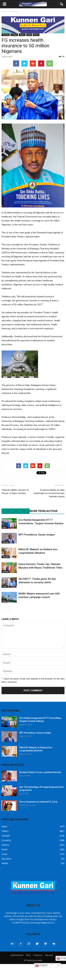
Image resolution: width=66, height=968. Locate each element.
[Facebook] (20, 944)
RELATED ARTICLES (14, 511)
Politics (36, 35)
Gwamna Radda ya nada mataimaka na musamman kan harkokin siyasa (48, 493)
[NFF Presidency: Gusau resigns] (9, 538)
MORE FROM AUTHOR (43, 511)
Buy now (49, 955)
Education (6, 858)
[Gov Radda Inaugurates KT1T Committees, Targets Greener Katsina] (9, 523)
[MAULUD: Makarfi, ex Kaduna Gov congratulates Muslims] (9, 553)
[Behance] (12, 944)
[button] (61, 4)
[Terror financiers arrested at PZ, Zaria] (9, 805)
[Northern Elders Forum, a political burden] (9, 776)
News (29, 35)
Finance (5, 844)
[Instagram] (29, 944)
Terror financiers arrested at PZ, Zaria (38, 802)
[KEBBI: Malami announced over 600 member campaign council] (9, 597)
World (4, 849)
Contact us (37, 955)
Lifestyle (14, 35)
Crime (4, 586)
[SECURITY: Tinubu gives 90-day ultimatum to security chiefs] (9, 582)
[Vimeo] (45, 944)
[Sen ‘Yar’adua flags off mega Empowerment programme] (9, 790)
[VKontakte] (54, 944)
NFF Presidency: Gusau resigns (36, 534)
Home (4, 11)
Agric (4, 527)
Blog (28, 955)
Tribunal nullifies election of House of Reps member (15, 492)
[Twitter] (37, 944)
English (43, 965)
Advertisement (17, 955)
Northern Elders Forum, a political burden (40, 772)
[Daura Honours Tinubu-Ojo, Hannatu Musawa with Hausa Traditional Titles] (9, 567)
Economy (5, 35)
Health (22, 35)
